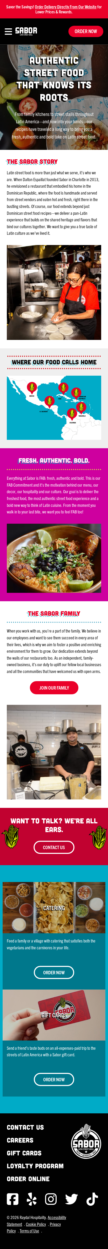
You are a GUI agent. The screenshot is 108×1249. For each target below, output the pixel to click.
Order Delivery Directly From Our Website (65, 6)
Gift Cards (24, 1153)
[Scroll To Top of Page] (98, 1239)
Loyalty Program (35, 1166)
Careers (20, 1140)
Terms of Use (29, 1230)
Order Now (86, 31)
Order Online (28, 1178)
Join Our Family (54, 688)
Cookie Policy (36, 1224)
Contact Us (54, 847)
